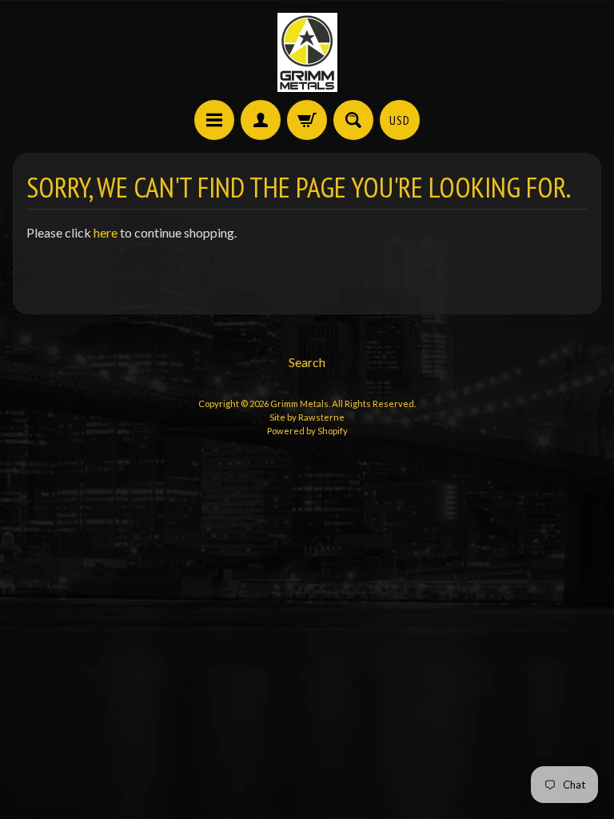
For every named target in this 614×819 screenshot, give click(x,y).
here (106, 232)
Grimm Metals (299, 403)
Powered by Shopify (307, 430)
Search (307, 362)
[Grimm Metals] (307, 52)
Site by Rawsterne (307, 417)
